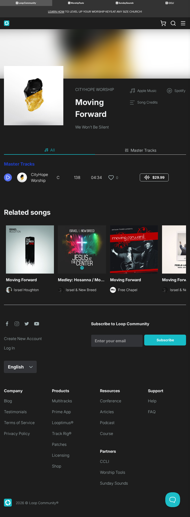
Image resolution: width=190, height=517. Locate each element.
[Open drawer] (183, 23)
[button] (8, 177)
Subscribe (165, 340)
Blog (8, 400)
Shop (56, 466)
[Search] (173, 23)
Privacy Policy (17, 433)
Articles (107, 411)
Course (106, 433)
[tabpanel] (95, 174)
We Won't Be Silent (92, 127)
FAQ (152, 411)
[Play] (8, 177)
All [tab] (52, 150)
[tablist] (95, 150)
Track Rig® (61, 433)
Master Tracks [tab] (143, 150)
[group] (154, 177)
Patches (59, 444)
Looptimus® (62, 422)
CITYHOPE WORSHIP (94, 89)
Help (152, 400)
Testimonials (15, 411)
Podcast (107, 422)
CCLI (104, 461)
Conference (110, 400)
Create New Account (23, 338)
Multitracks (62, 400)
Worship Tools (112, 472)
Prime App (61, 411)
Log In (9, 347)
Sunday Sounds (114, 483)
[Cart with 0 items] (163, 23)
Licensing (60, 455)
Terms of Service (19, 422)
